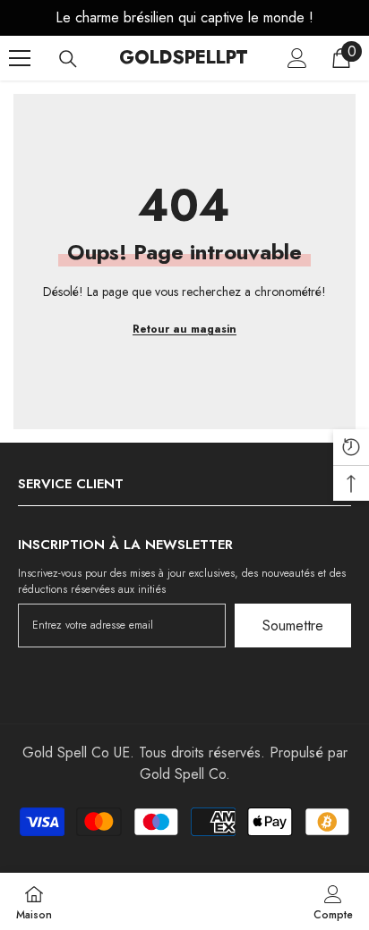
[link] (333, 901)
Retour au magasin (184, 329)
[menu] (19, 58)
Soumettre (292, 625)
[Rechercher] (68, 59)
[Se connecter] (297, 58)
